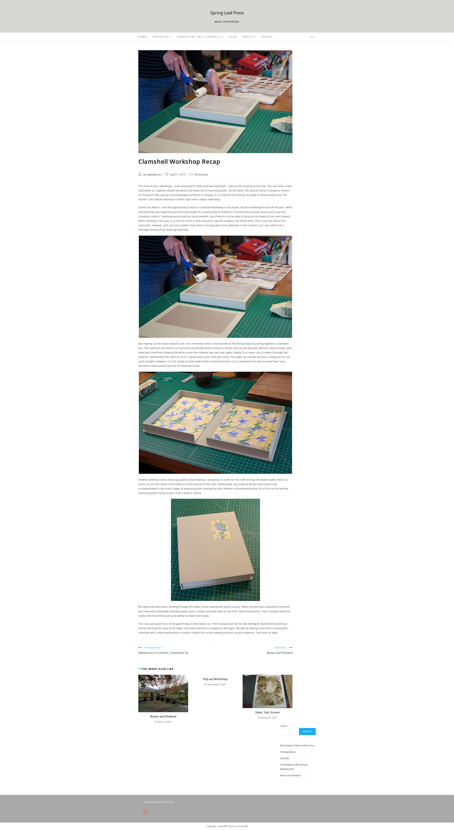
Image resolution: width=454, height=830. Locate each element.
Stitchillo (284, 758)
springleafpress (152, 174)
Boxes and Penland (163, 716)
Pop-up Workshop (215, 679)
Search (283, 725)
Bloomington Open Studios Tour (297, 745)
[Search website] (311, 37)
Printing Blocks (288, 752)
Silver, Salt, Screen (267, 712)
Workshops (201, 174)
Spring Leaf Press (227, 13)
